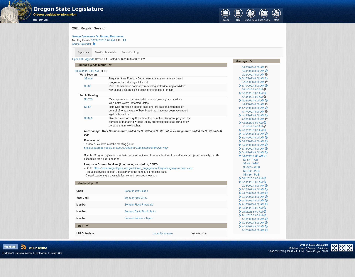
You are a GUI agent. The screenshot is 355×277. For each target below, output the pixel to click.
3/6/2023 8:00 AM (252, 178)
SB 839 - (251, 174)
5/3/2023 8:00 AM (252, 93)
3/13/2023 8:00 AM (253, 152)
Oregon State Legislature (68, 9)
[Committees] (251, 15)
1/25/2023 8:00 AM (253, 222)
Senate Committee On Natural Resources (98, 36)
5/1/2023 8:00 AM (252, 97)
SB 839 (88, 118)
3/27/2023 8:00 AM (253, 137)
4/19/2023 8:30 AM (253, 108)
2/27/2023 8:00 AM (253, 189)
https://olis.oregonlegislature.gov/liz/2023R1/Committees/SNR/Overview (126, 147)
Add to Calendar (81, 44)
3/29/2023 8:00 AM (253, 134)
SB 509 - (251, 167)
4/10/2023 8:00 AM (253, 119)
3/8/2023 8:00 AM (252, 156)
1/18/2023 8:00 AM (253, 230)
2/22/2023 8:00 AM (253, 193)
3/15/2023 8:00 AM (253, 148)
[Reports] (276, 15)
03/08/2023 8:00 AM (103, 40)
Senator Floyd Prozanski (139, 204)
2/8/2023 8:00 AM (252, 208)
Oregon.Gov (56, 253)
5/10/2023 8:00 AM (253, 85)
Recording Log (130, 52)
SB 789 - (251, 171)
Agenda (83, 52)
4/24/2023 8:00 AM (253, 104)
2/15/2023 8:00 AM (253, 200)
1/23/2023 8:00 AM (253, 226)
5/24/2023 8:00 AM (253, 71)
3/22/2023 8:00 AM (253, 141)
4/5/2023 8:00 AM (252, 122)
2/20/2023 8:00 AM (253, 196)
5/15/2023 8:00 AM (253, 82)
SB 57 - (250, 159)
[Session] (225, 15)
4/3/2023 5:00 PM (252, 126)
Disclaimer (7, 253)
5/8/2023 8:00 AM (252, 89)
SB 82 (87, 86)
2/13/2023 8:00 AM (253, 204)
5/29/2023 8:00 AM (253, 67)
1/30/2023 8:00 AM (253, 219)
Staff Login (43, 19)
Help (35, 19)
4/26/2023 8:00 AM (253, 100)
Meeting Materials (105, 52)
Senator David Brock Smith (140, 211)
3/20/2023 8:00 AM (253, 145)
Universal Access (23, 253)
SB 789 (88, 99)
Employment (41, 253)
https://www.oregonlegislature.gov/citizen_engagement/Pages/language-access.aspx (143, 168)
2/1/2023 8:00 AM (252, 215)
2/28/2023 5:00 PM (253, 185)
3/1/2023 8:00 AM (252, 182)
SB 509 (88, 78)
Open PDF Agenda (83, 59)
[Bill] (238, 15)
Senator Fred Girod (136, 197)
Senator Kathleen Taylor (139, 218)
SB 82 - (250, 163)
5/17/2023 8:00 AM (253, 78)
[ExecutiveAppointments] (263, 15)
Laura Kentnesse (163, 233)
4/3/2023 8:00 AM (252, 130)
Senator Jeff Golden (136, 191)
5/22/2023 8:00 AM (253, 74)
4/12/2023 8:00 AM (253, 115)
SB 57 (87, 107)
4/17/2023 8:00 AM (253, 111)
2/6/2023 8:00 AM (252, 211)
